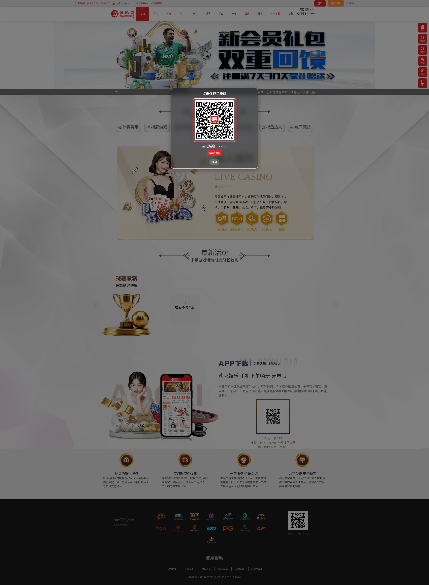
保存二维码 (214, 153)
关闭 (214, 162)
